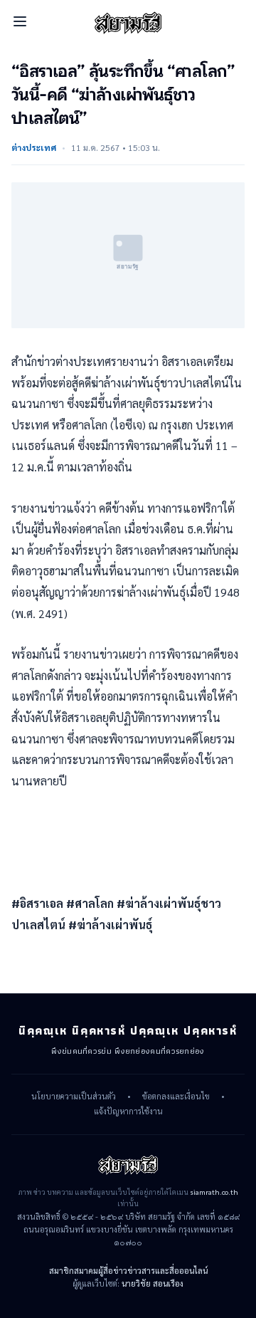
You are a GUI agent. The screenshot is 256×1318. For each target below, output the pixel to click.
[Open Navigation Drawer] (20, 21)
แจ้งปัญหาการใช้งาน (128, 1111)
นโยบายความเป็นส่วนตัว (73, 1097)
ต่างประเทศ (33, 147)
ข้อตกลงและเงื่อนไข (176, 1097)
